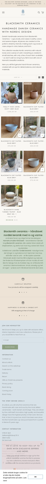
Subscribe (10, 347)
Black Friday (6, 394)
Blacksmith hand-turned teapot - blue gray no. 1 (11, 212)
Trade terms (6, 369)
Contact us (6, 359)
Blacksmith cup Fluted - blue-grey (34, 108)
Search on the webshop (11, 366)
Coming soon (7, 391)
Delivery (5, 373)
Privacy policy (7, 384)
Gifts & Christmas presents (12, 380)
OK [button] (35, 477)
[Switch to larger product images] (39, 77)
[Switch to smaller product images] (43, 77)
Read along (6, 387)
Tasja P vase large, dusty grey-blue (11, 108)
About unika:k (7, 362)
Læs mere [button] (11, 481)
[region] (23, 283)
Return (4, 376)
